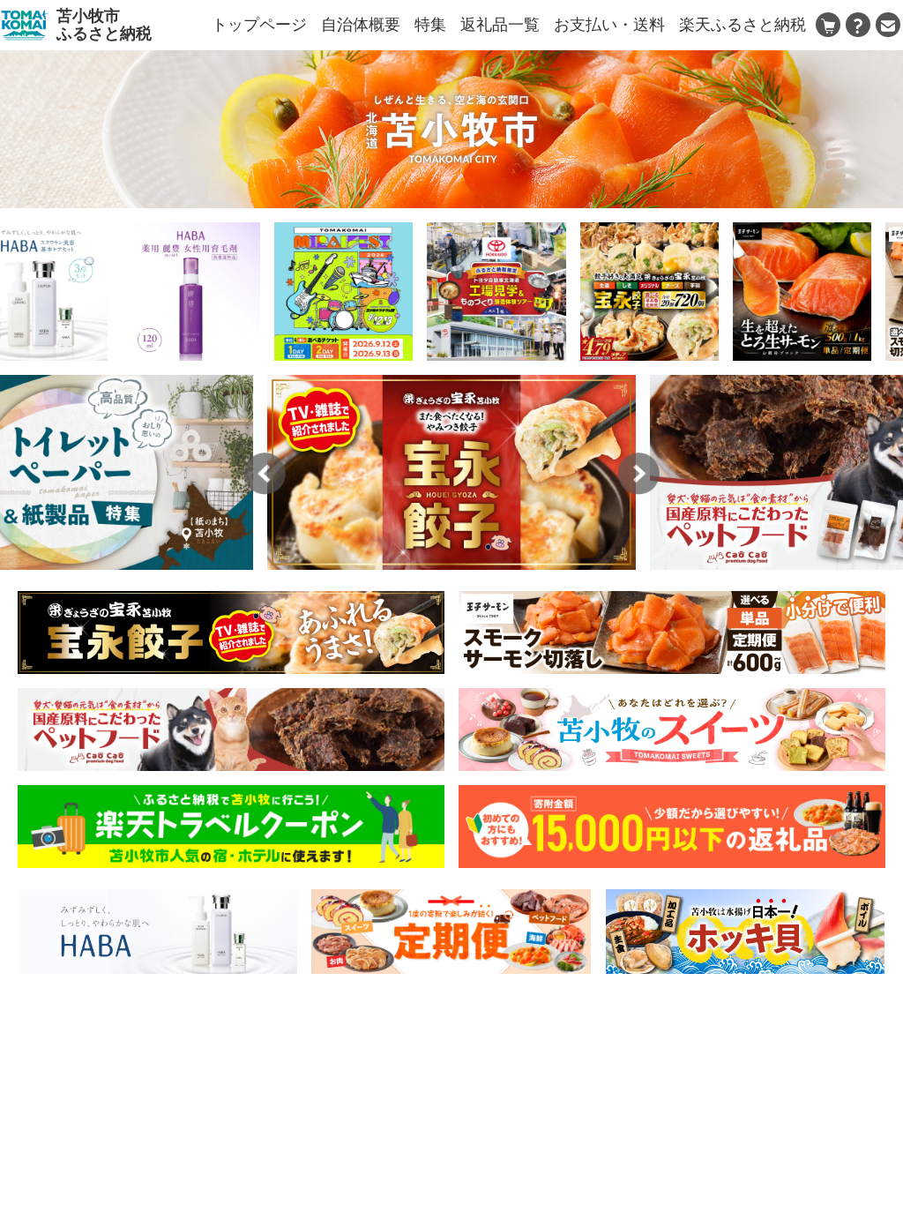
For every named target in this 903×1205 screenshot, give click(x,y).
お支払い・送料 (609, 25)
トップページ (259, 25)
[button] (264, 474)
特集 (430, 25)
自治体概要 (360, 25)
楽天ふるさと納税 (742, 25)
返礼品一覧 (500, 25)
